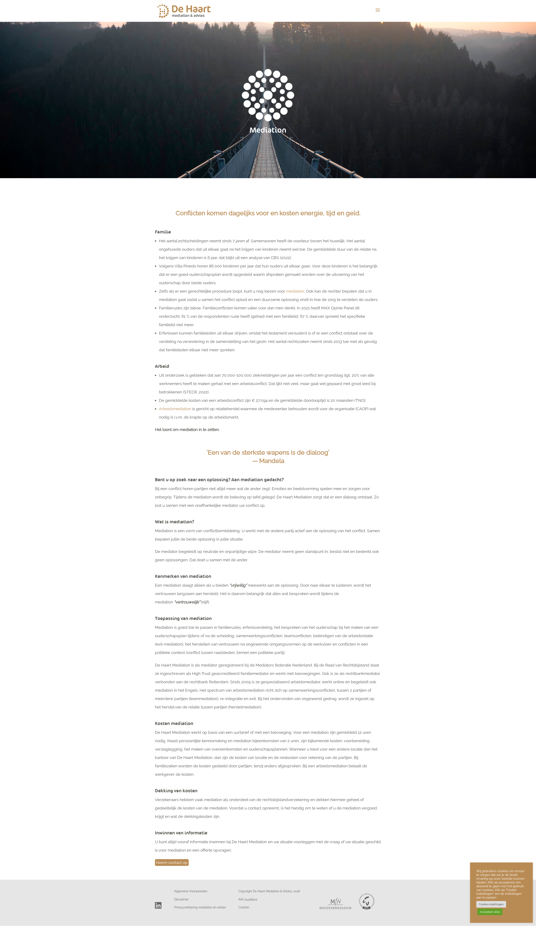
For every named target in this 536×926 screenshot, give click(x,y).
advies (221, 907)
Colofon (243, 907)
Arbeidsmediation (175, 408)
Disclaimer (181, 899)
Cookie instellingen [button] (491, 904)
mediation (295, 291)
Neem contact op (172, 862)
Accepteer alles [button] (490, 911)
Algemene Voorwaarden (190, 891)
